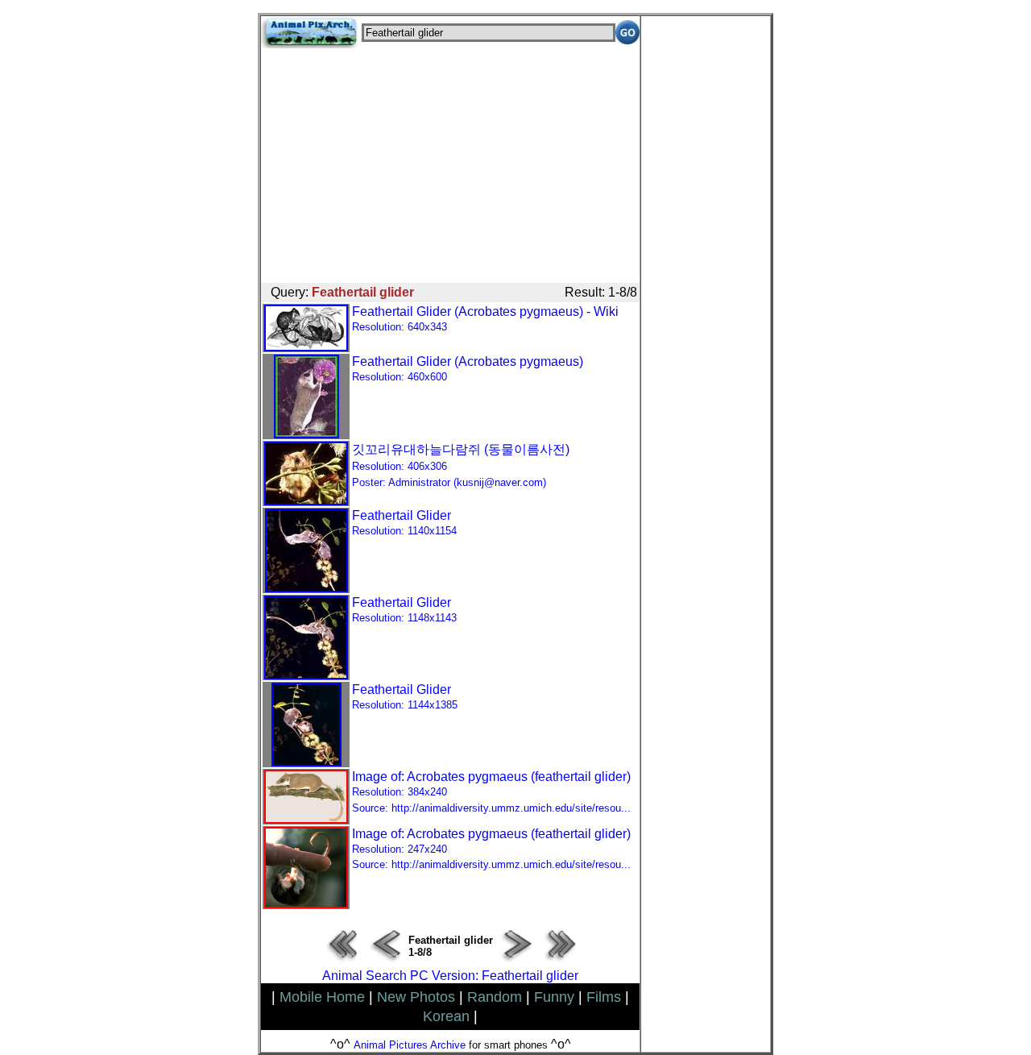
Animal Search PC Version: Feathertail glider (450, 975)
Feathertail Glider (404, 523)
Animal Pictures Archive (410, 1045)
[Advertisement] (450, 161)
